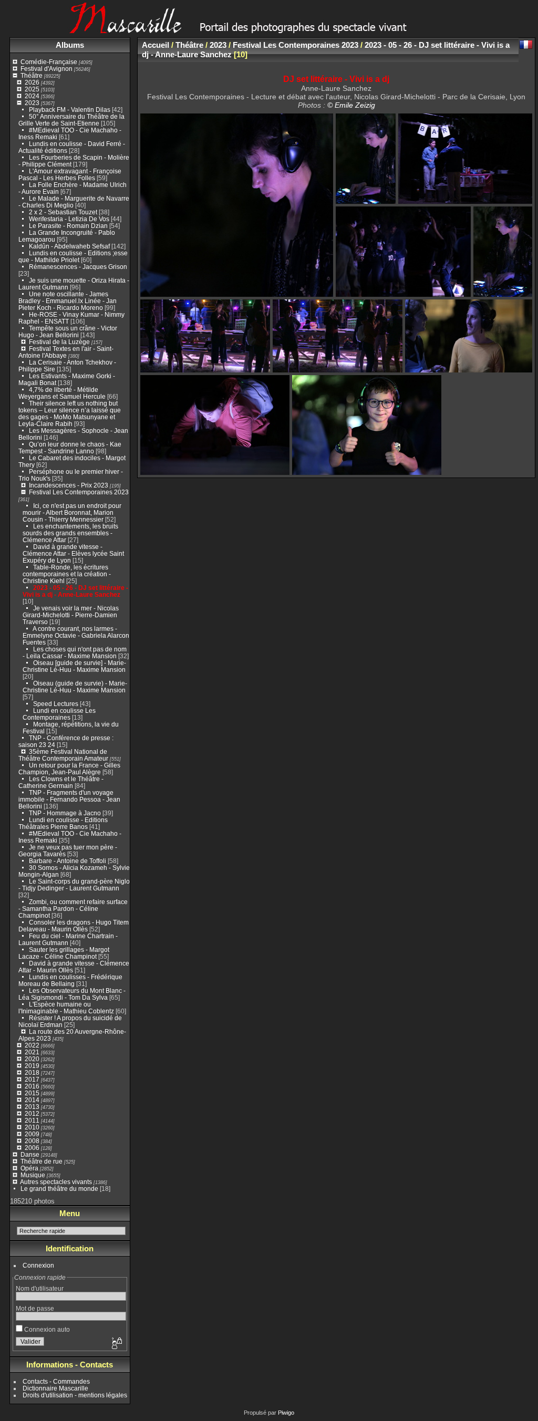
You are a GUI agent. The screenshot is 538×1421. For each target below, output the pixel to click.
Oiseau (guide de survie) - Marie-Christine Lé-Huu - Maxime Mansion (75, 686)
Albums (70, 44)
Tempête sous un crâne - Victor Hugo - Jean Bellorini (67, 331)
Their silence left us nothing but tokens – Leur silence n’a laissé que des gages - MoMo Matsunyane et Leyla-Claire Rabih (69, 413)
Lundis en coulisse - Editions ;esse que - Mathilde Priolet (73, 256)
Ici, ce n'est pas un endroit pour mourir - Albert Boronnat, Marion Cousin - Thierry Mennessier (72, 512)
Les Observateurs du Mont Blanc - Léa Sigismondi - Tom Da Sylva (72, 994)
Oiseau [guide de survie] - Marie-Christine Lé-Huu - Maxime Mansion (74, 666)
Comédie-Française (48, 61)
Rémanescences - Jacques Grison (78, 266)
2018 (32, 1072)
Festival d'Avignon (46, 68)
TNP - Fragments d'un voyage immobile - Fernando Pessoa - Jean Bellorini (69, 799)
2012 (32, 1113)
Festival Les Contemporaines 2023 (79, 492)
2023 (32, 102)
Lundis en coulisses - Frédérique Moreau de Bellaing (70, 980)
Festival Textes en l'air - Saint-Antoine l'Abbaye (65, 352)
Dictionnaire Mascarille (55, 1388)
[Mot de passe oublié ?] (116, 1344)
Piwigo (286, 1412)
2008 (32, 1140)
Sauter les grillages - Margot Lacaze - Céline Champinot (63, 953)
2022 (32, 1045)
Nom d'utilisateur (40, 1288)
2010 (32, 1127)
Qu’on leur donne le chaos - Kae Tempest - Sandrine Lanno (69, 447)
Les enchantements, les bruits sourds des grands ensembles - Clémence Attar (70, 533)
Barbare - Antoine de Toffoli (67, 860)
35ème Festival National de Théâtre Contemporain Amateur (63, 755)
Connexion (38, 1265)
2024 (32, 95)
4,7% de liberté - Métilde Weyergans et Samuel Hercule (62, 393)
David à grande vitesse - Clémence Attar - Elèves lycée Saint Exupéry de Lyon (73, 553)
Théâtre (31, 75)
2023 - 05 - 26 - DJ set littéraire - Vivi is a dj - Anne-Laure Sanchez (75, 591)
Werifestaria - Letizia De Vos (69, 218)
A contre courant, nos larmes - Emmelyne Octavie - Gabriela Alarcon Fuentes (76, 635)
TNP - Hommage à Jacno (65, 813)
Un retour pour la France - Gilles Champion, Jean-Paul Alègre (69, 768)
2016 (32, 1086)
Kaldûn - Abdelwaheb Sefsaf (69, 246)
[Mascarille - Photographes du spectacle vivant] (269, 29)
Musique (32, 1174)
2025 (32, 89)
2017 (32, 1079)
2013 (32, 1106)
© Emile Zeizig (351, 105)
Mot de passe (35, 1308)
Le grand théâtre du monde (59, 1188)
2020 (32, 1058)
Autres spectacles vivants (56, 1181)
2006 (32, 1147)
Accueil (155, 44)
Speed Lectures (55, 703)
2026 (32, 82)
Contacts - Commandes (56, 1381)
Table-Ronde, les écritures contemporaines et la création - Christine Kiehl (67, 574)
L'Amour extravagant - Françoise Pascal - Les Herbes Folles (69, 174)
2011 (32, 1120)
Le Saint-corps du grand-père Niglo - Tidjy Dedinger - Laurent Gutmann (74, 884)
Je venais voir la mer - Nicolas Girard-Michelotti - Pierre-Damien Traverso (71, 615)
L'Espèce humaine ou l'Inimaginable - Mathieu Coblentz (66, 1007)
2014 (32, 1099)
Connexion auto (46, 1329)
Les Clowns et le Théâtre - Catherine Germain (61, 782)
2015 (32, 1093)
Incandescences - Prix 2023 (68, 485)
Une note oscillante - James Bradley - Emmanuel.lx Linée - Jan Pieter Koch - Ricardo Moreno (67, 301)
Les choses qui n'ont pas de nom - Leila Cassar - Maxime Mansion (75, 652)
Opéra (29, 1168)
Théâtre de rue (41, 1161)
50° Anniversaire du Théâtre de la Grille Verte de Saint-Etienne (71, 120)
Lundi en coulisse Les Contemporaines (59, 714)
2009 (32, 1133)
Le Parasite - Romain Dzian (68, 225)
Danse (29, 1154)
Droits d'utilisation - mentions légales (75, 1395)
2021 (32, 1052)
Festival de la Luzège (59, 341)
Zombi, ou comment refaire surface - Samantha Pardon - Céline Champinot (73, 908)
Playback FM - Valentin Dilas (69, 109)
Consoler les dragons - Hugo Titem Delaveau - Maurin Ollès (73, 925)
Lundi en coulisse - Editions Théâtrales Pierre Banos (63, 823)
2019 (32, 1065)
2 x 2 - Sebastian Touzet (63, 212)
